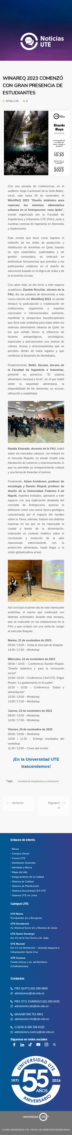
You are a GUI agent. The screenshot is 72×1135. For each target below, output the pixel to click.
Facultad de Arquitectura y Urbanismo (38, 781)
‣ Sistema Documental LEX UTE (28, 890)
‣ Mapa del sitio (18, 872)
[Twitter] (54, 1044)
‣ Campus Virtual (19, 853)
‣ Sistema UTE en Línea (23, 895)
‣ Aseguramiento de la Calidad (27, 876)
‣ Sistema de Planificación (24, 886)
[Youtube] (38, 1044)
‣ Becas (14, 848)
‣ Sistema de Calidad (22, 881)
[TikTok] (30, 1044)
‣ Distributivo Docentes (22, 862)
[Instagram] (46, 1044)
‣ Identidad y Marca (21, 867)
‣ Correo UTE (17, 858)
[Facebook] (14, 1044)
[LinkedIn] (22, 1044)
